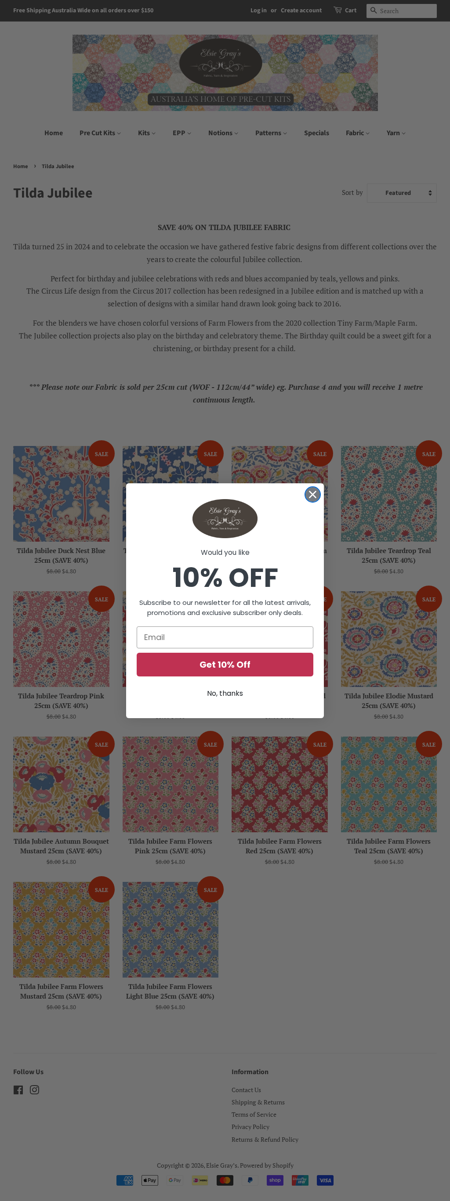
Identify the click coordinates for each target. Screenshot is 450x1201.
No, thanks (225, 693)
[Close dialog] (312, 494)
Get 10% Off (225, 664)
